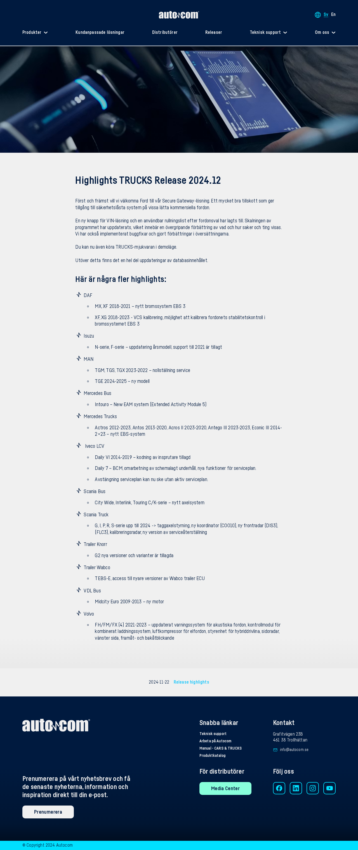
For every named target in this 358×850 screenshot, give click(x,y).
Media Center (225, 788)
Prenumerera (48, 811)
